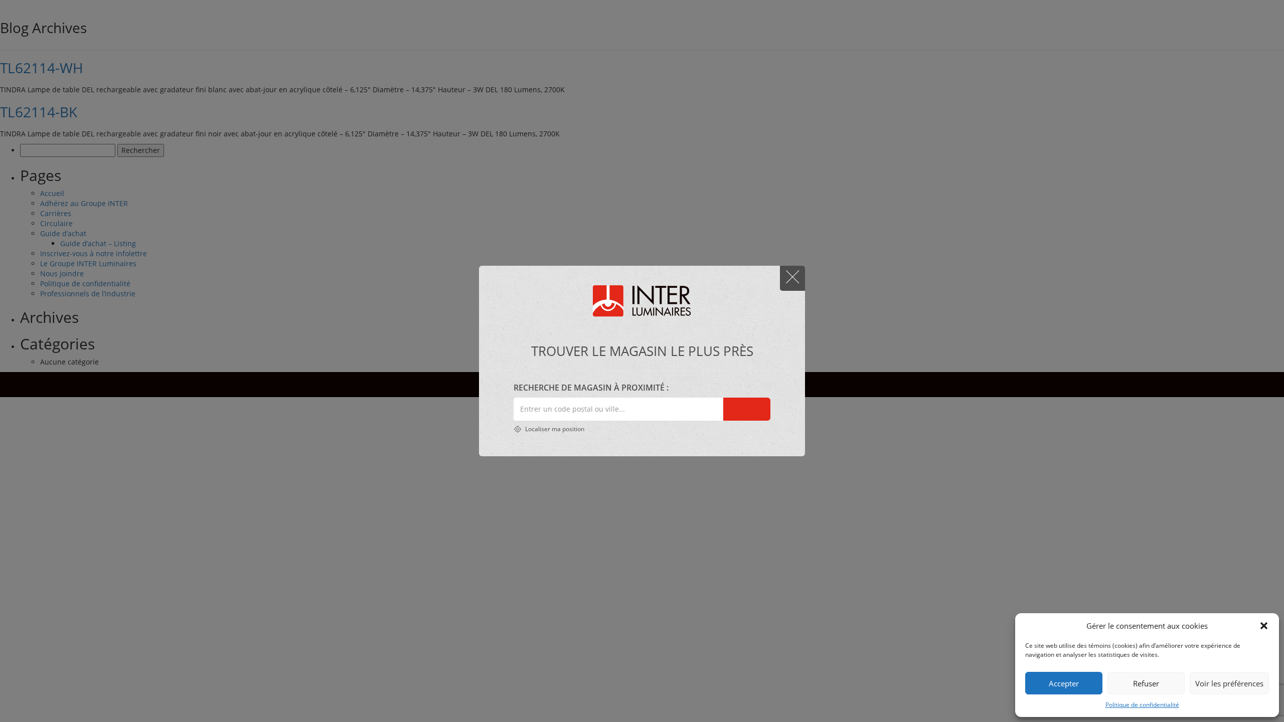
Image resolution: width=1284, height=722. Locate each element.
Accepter (1064, 683)
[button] (1264, 626)
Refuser (1146, 683)
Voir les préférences (1229, 683)
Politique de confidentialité (1142, 704)
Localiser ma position (554, 429)
